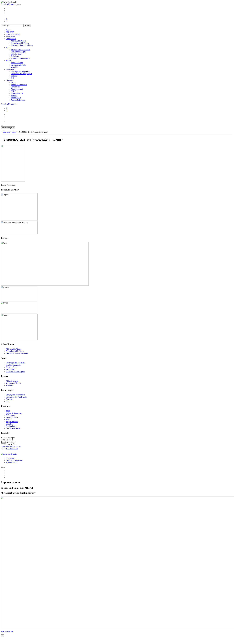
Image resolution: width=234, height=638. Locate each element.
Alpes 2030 (10, 36)
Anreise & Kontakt (18, 100)
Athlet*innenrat (17, 89)
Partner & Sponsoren (19, 85)
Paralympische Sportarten (20, 50)
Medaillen (14, 67)
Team (13, 82)
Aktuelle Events (17, 63)
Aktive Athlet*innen (18, 41)
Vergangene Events (18, 65)
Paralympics (10, 69)
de (7, 19)
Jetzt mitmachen (7, 631)
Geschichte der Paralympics (21, 74)
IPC (12, 78)
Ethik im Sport (16, 54)
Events (8, 60)
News (8, 30)
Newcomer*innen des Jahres (22, 45)
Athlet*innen (11, 39)
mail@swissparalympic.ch (11, 446)
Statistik (14, 76)
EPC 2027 (10, 32)
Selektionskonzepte (18, 52)
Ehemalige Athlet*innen (20, 43)
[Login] (2, 467)
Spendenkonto (11, 462)
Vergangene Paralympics (20, 71)
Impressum (10, 458)
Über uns (9, 80)
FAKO (13, 91)
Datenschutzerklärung (14, 460)
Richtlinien (15, 56)
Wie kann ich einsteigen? (20, 58)
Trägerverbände (17, 93)
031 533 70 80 (12, 449)
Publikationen (16, 98)
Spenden (4, 4)
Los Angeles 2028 (13, 34)
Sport (8, 47)
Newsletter (12, 4)
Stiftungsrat (15, 87)
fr (6, 21)
